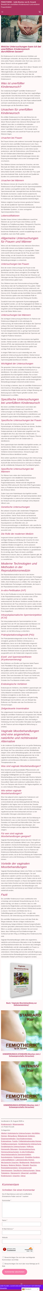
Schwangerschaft (25, 1168)
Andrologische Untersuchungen (19, 1133)
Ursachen (16, 1176)
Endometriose (6, 1141)
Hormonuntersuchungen (10, 1152)
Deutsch (28, 1289)
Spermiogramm (6, 1170)
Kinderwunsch (6, 1124)
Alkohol (4, 1133)
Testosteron (5, 1173)
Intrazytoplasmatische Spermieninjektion (16, 1154)
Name (4, 1220)
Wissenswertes (18, 1124)
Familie (15, 1141)
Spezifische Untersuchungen (24, 1170)
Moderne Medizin (15, 1165)
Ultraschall (25, 1173)
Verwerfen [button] (3, 1288)
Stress (37, 1170)
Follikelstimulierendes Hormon (30, 1141)
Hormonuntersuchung (27, 1149)
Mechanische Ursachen (10, 1162)
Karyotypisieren (7, 1157)
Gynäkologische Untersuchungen (13, 1146)
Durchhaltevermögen (24, 1139)
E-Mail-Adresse (8, 1229)
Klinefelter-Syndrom (32, 1157)
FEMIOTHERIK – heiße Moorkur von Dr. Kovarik (18, 2)
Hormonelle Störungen (9, 1149)
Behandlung (12, 1136)
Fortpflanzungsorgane (9, 1144)
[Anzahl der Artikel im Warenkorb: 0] (39, 12)
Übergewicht (15, 1173)
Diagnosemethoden (8, 1139)
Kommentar (6, 1200)
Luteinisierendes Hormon (24, 1160)
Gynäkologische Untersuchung (29, 1144)
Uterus (23, 1176)
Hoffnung (30, 1146)
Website (5, 1237)
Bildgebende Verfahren (26, 1136)
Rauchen (33, 1165)
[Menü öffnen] (2, 12)
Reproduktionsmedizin (9, 1168)
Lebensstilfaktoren (8, 1160)
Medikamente (24, 1162)
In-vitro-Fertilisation (27, 1152)
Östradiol (25, 1165)
